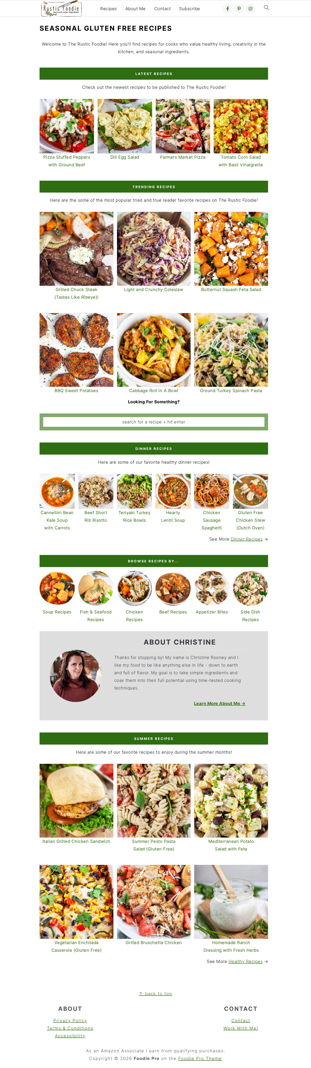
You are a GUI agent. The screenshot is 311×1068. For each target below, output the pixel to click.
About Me (135, 8)
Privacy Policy (70, 1020)
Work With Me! (240, 1028)
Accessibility (70, 1035)
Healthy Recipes (245, 961)
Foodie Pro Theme (200, 1058)
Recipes (108, 8)
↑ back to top (155, 993)
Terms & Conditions (70, 1028)
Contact (162, 8)
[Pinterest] (239, 9)
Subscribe (189, 8)
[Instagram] (250, 9)
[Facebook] (228, 9)
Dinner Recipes (247, 539)
